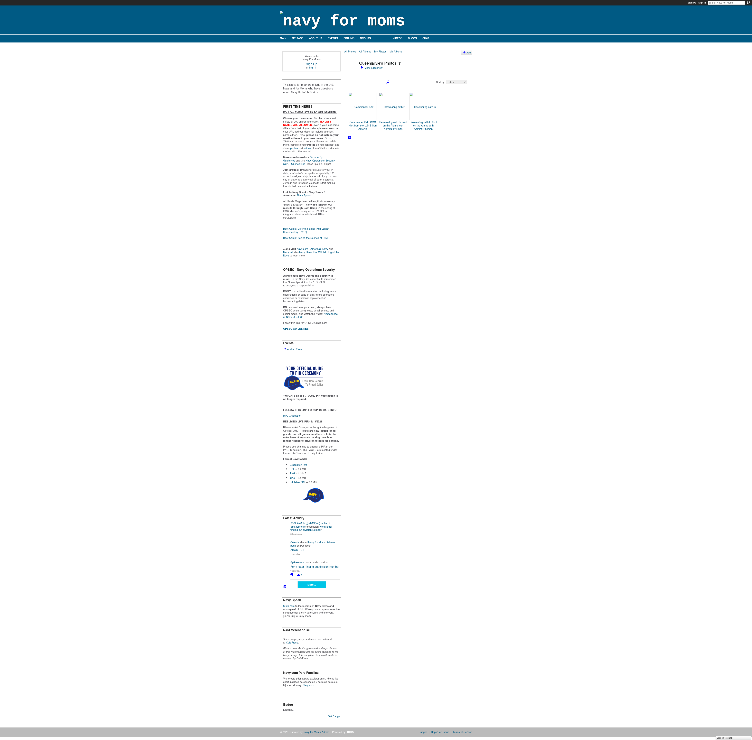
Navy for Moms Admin (316, 732)
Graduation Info (298, 465)
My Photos (380, 51)
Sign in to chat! (725, 738)
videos (307, 148)
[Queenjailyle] (350, 71)
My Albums (396, 51)
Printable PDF (298, 482)
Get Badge (334, 716)
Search (748, 2)
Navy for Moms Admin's (321, 542)
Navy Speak (304, 195)
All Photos (350, 51)
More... (311, 584)
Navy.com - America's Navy (312, 249)
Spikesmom (297, 562)
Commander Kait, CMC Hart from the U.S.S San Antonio (363, 125)
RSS (285, 587)
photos (294, 148)
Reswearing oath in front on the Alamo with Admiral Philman (393, 125)
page (293, 545)
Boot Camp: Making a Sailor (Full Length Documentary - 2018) (306, 230)
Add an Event (295, 349)
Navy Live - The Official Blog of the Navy (311, 253)
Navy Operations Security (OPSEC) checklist (309, 162)
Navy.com (308, 685)
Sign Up (692, 2)
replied (324, 523)
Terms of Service (462, 732)
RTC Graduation (292, 415)
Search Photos (388, 82)
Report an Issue (440, 732)
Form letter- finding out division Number (311, 528)
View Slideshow (373, 67)
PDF (292, 469)
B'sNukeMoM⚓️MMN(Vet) (305, 523)
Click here (289, 606)
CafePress (292, 642)
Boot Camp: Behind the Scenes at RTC (305, 238)
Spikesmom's (298, 526)
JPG (292, 478)
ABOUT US (297, 550)
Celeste (294, 542)
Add (468, 52)
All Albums (365, 51)
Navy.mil (288, 252)
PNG (292, 473)
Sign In (702, 2)
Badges (423, 732)
